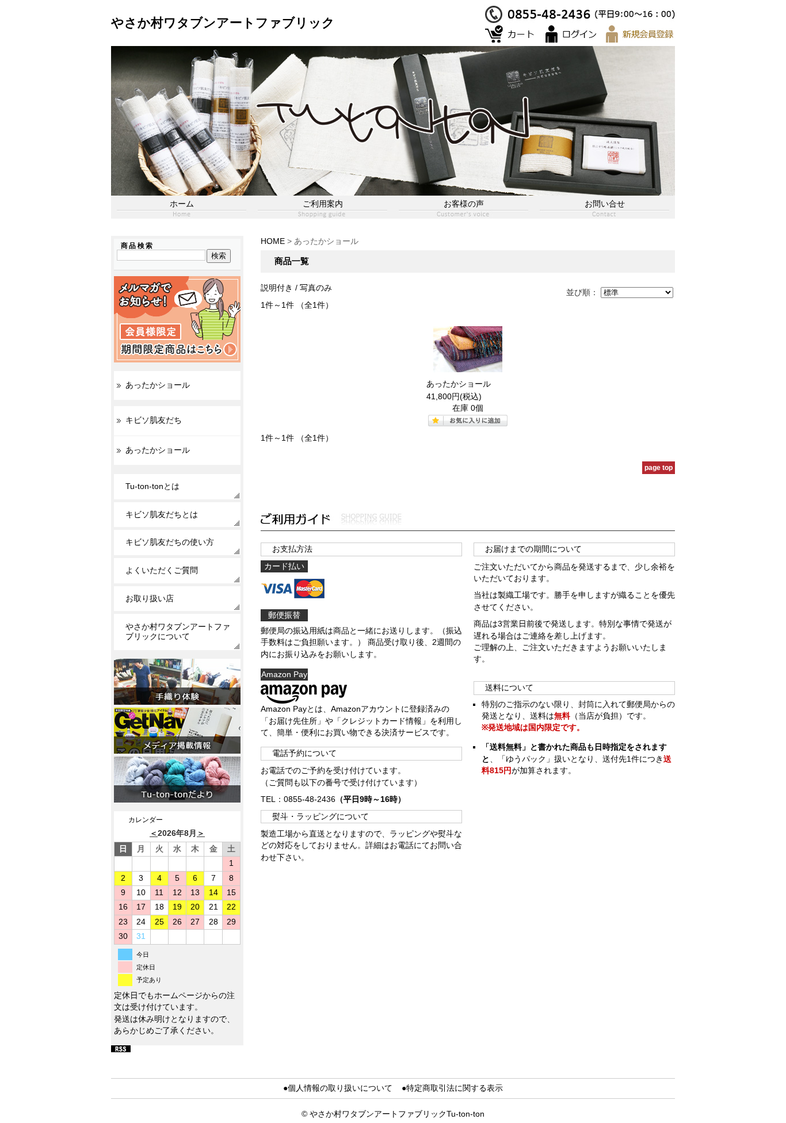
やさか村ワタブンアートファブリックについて (177, 631)
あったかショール (157, 385)
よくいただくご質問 (161, 570)
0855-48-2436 (309, 799)
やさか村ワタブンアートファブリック (223, 23)
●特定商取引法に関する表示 (452, 1088)
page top (658, 468)
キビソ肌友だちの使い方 (169, 542)
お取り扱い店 (149, 598)
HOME (273, 241)
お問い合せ (605, 204)
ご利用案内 (323, 204)
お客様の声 (464, 204)
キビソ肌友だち (153, 420)
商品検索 (137, 246)
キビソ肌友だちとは (161, 514)
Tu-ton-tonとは (152, 486)
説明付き (277, 288)
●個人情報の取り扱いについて (337, 1088)
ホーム (182, 204)
